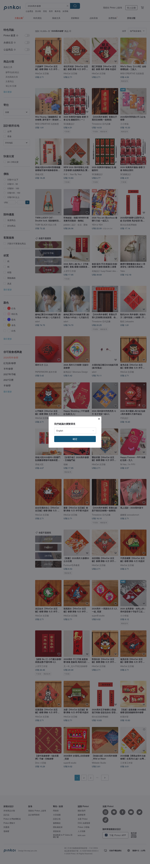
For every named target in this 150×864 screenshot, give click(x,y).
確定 (75, 439)
